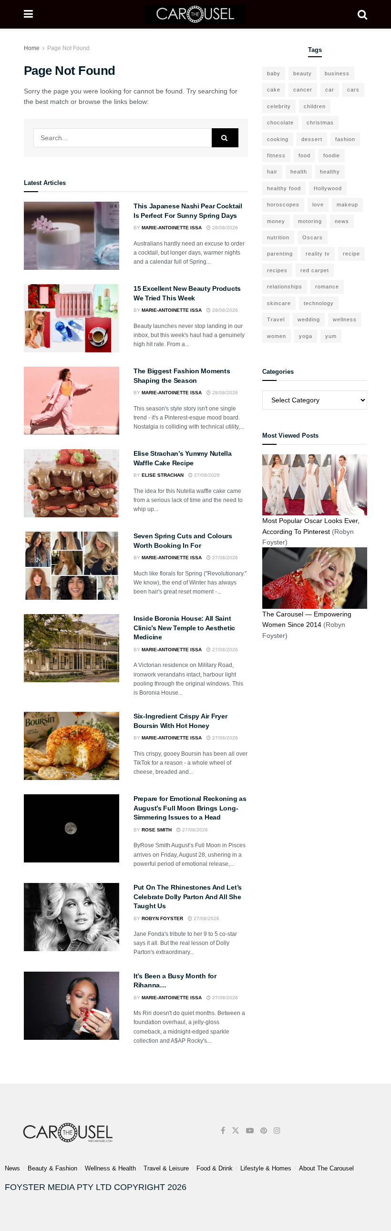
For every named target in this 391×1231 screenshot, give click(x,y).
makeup (347, 204)
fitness (276, 155)
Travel (276, 319)
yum (331, 336)
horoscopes (283, 204)
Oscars (312, 237)
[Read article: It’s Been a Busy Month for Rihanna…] (71, 1006)
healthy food (284, 188)
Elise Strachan (163, 475)
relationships (284, 286)
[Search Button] (362, 14)
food (304, 155)
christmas (320, 122)
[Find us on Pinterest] (263, 1130)
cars (353, 89)
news (342, 221)
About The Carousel (326, 1168)
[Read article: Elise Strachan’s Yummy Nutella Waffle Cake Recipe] (71, 483)
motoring (310, 221)
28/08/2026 (224, 227)
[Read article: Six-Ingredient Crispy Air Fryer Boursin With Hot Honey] (71, 746)
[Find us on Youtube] (250, 1130)
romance (327, 286)
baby (273, 73)
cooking (277, 139)
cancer (302, 89)
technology (319, 303)
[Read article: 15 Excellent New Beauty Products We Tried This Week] (71, 318)
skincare (279, 303)
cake (273, 89)
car (329, 89)
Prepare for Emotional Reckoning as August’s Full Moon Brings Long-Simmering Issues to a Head (190, 808)
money (276, 221)
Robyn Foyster (162, 918)
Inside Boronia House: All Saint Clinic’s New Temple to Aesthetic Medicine (184, 628)
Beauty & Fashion (52, 1168)
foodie (331, 155)
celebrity (279, 106)
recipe (351, 253)
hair (272, 171)
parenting (280, 253)
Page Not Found (68, 48)
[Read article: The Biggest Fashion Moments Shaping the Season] (71, 401)
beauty (302, 73)
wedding (309, 319)
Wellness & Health (110, 1168)
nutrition (278, 237)
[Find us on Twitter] (235, 1130)
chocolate (280, 122)
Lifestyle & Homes (265, 1168)
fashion (345, 139)
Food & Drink (214, 1168)
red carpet (314, 270)
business (337, 73)
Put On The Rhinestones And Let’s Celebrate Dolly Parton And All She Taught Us (188, 896)
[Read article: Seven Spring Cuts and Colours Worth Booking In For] (71, 566)
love (318, 204)
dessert (311, 139)
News (12, 1168)
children (315, 106)
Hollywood (328, 188)
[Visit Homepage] (195, 14)
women (276, 336)
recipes (277, 270)
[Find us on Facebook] (223, 1130)
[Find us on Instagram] (277, 1130)
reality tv (318, 253)
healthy (330, 171)
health (298, 171)
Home (32, 48)
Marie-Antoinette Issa (172, 227)
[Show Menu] (28, 14)
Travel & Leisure (166, 1168)
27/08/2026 (206, 475)
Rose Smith (157, 829)
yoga (305, 336)
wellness (345, 319)
